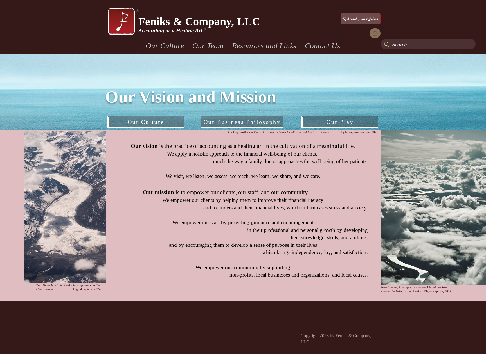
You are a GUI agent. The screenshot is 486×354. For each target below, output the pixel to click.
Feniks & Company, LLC (199, 21)
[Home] (375, 33)
